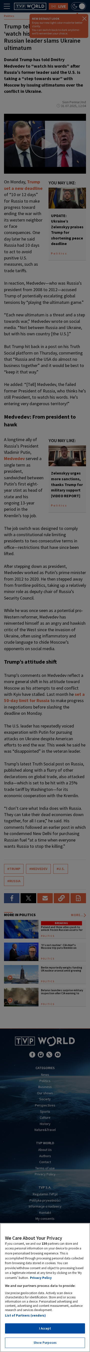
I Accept (45, 1328)
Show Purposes (45, 1343)
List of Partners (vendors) (25, 1315)
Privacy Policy (41, 1278)
